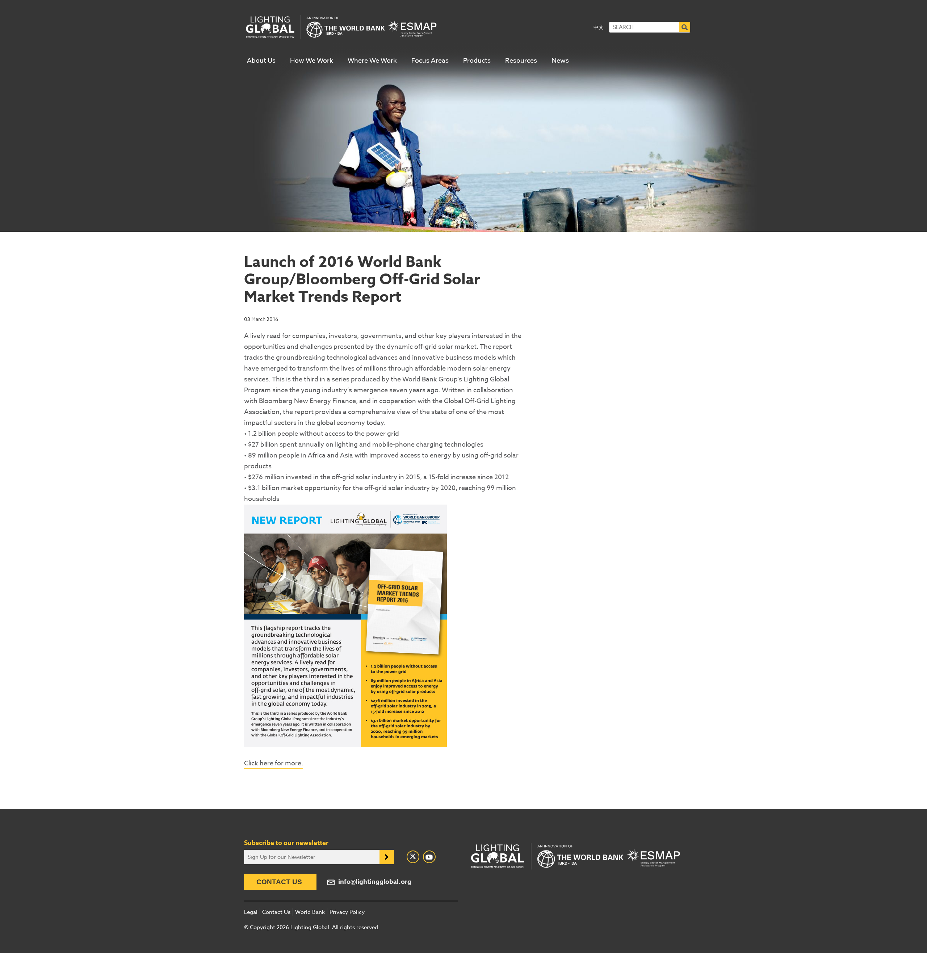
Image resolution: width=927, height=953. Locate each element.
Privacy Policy (347, 912)
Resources (521, 61)
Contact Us (279, 882)
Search (684, 27)
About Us (261, 61)
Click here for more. (273, 763)
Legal (250, 912)
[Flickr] (429, 856)
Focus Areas (430, 61)
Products (477, 61)
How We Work (311, 61)
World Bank (310, 912)
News (560, 61)
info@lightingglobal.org (374, 881)
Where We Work (372, 61)
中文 (598, 27)
